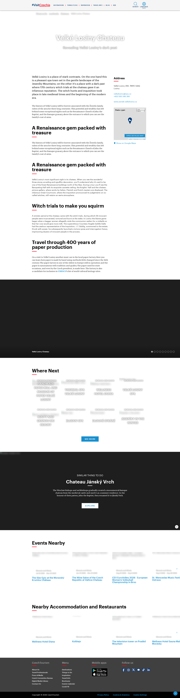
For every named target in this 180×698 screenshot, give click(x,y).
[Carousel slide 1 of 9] (151, 351)
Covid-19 (65, 687)
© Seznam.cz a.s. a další (139, 139)
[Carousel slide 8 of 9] (170, 351)
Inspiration (85, 5)
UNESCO (62, 271)
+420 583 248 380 (122, 96)
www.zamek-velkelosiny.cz (125, 101)
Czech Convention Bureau (42, 678)
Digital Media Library (40, 681)
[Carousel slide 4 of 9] (160, 351)
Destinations (58, 5)
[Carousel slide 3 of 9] (157, 351)
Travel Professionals (40, 672)
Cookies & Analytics (121, 695)
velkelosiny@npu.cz (122, 94)
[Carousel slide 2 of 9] (154, 351)
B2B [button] (114, 5)
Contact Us (36, 684)
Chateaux (65, 13)
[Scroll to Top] (175, 693)
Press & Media (37, 675)
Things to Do (72, 5)
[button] (135, 5)
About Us (35, 670)
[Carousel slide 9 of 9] (173, 351)
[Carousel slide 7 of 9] (168, 351)
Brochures (66, 681)
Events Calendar (68, 684)
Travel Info (97, 5)
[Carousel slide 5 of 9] (162, 351)
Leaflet (130, 139)
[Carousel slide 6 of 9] (165, 351)
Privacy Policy (103, 695)
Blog (108, 5)
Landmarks (54, 13)
